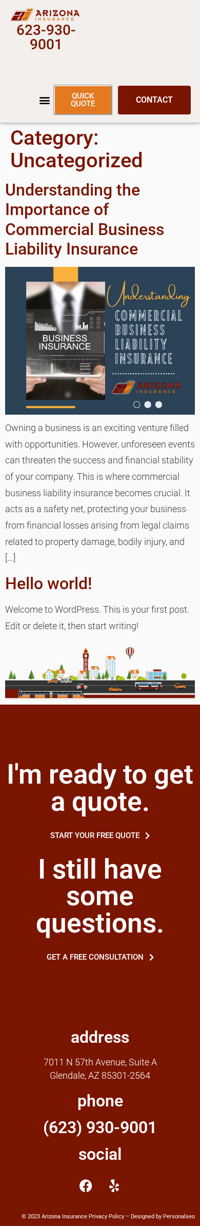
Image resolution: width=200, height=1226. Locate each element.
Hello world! (48, 583)
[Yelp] (114, 1185)
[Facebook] (86, 1185)
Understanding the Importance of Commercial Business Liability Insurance (84, 219)
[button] (44, 100)
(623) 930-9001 (100, 1127)
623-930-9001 (46, 37)
